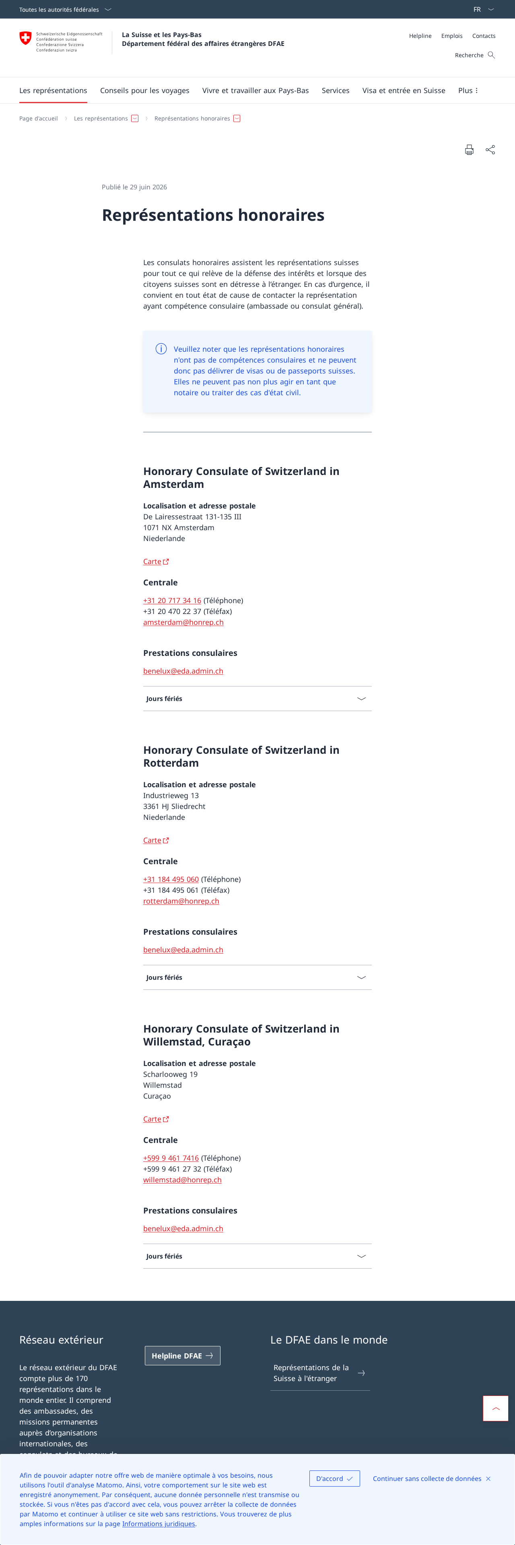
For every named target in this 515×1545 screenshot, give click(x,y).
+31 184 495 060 (171, 879)
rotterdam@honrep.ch (181, 901)
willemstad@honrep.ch (182, 1179)
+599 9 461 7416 (171, 1158)
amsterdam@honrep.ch (183, 622)
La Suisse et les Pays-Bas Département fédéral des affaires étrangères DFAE (203, 39)
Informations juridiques (158, 1523)
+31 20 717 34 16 (172, 600)
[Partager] (490, 150)
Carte (152, 561)
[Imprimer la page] (469, 149)
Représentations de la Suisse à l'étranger (311, 1373)
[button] (53, 90)
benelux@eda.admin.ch (183, 671)
